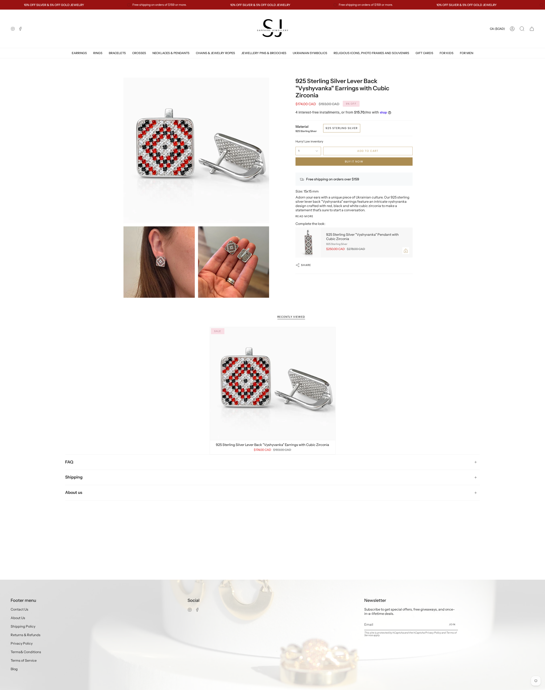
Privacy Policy (22, 643)
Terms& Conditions (26, 652)
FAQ (69, 462)
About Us (18, 618)
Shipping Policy (23, 626)
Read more (304, 216)
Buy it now (354, 162)
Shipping (74, 477)
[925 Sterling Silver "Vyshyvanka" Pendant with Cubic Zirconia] (308, 242)
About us (73, 492)
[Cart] (532, 29)
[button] (522, 29)
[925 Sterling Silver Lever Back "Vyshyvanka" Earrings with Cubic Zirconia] (272, 383)
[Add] (405, 250)
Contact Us (19, 609)
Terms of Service (24, 660)
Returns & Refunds (25, 635)
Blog (14, 669)
